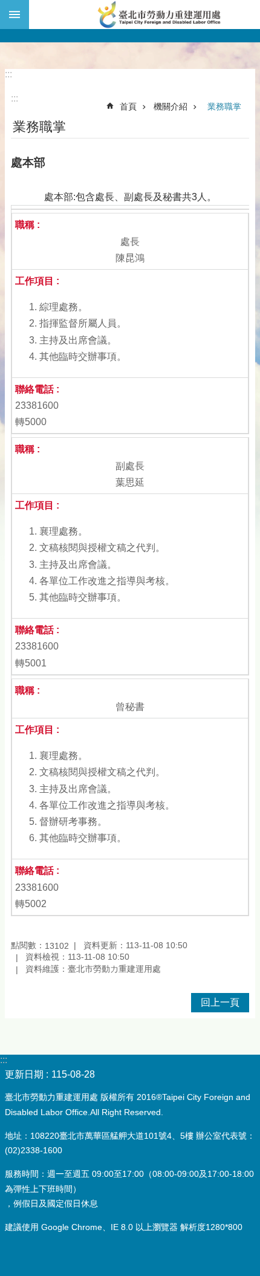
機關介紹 (170, 106)
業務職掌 (224, 106)
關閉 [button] (14, 14)
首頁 (128, 106)
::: (8, 74)
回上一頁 (220, 1002)
